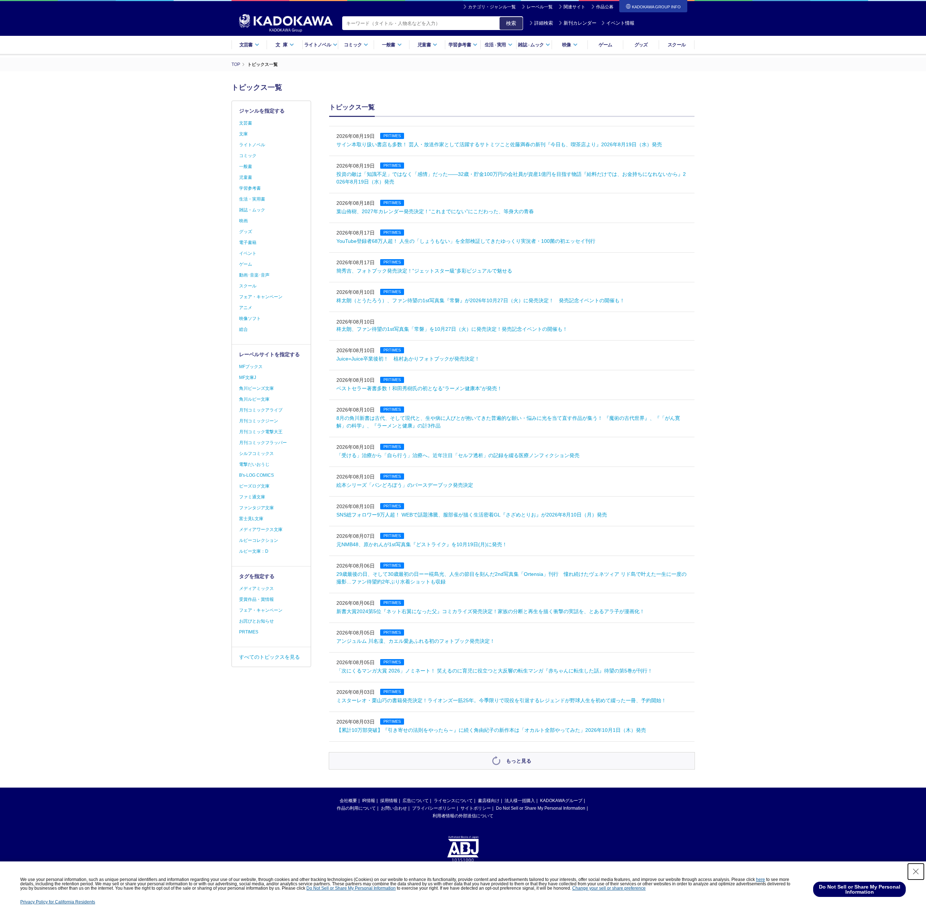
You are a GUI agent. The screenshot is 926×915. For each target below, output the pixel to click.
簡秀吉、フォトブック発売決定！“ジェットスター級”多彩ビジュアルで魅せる (424, 271)
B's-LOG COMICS (256, 475)
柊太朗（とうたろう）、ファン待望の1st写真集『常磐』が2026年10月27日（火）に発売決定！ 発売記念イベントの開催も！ (480, 300)
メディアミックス (256, 588)
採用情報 (389, 800)
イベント (247, 253)
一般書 (245, 166)
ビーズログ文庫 (254, 486)
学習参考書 (250, 188)
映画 (243, 220)
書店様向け (489, 800)
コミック (247, 155)
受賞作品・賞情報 (256, 599)
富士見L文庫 (251, 518)
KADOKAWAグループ (561, 800)
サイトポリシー (475, 808)
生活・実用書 (252, 199)
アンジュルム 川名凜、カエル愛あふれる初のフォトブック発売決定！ (415, 641)
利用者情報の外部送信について (463, 815)
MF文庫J (247, 377)
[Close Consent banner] (916, 872)
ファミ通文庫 (252, 496)
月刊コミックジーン (258, 420)
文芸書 (245, 123)
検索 (511, 23)
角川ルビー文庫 (254, 399)
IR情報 (368, 800)
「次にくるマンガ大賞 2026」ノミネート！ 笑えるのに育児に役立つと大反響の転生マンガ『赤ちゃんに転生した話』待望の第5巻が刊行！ (494, 671)
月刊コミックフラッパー (263, 442)
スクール (676, 44)
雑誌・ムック (252, 209)
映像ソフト (250, 318)
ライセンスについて (453, 800)
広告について (416, 800)
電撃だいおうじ (254, 464)
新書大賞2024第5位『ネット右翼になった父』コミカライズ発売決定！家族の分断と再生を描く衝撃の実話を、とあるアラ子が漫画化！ (490, 611)
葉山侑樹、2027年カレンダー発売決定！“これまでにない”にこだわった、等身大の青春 (435, 211)
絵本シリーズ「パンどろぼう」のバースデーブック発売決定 (404, 485)
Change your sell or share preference (609, 888)
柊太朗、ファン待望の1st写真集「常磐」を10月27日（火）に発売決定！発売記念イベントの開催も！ (452, 329)
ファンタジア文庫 (256, 507)
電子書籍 (247, 242)
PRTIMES (248, 631)
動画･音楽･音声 (254, 275)
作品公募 (604, 6)
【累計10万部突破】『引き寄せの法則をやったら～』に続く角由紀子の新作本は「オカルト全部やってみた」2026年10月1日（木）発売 (491, 730)
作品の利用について (356, 808)
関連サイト (574, 6)
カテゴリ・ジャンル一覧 (492, 6)
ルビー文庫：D (253, 551)
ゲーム (605, 44)
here (760, 879)
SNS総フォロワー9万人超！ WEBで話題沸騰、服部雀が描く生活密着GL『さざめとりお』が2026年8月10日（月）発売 (471, 515)
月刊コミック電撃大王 (261, 431)
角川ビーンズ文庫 (256, 388)
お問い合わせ (394, 808)
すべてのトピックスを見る (269, 657)
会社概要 (348, 800)
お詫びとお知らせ (256, 621)
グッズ (641, 44)
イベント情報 (620, 23)
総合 (243, 329)
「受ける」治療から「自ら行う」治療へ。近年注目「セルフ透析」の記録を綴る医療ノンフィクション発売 (457, 455)
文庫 (243, 133)
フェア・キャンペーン (261, 296)
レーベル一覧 (540, 6)
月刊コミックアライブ (261, 410)
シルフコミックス (256, 453)
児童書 (245, 177)
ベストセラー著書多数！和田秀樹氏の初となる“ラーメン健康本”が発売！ (419, 388)
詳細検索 (543, 23)
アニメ (245, 307)
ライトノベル (252, 144)
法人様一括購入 (520, 800)
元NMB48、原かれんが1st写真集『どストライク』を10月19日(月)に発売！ (421, 544)
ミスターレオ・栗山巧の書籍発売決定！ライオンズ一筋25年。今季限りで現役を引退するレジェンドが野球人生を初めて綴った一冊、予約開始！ (501, 700)
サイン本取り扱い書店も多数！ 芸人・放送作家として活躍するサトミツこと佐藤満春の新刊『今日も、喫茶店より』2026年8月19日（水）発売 (499, 144)
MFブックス (251, 366)
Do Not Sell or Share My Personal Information (540, 808)
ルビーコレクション (258, 540)
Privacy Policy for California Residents (57, 902)
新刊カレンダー (580, 23)
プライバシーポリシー (433, 808)
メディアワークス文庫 (261, 529)
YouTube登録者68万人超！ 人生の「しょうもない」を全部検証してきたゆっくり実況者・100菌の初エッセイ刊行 (465, 241)
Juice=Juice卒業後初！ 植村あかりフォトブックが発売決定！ (408, 359)
